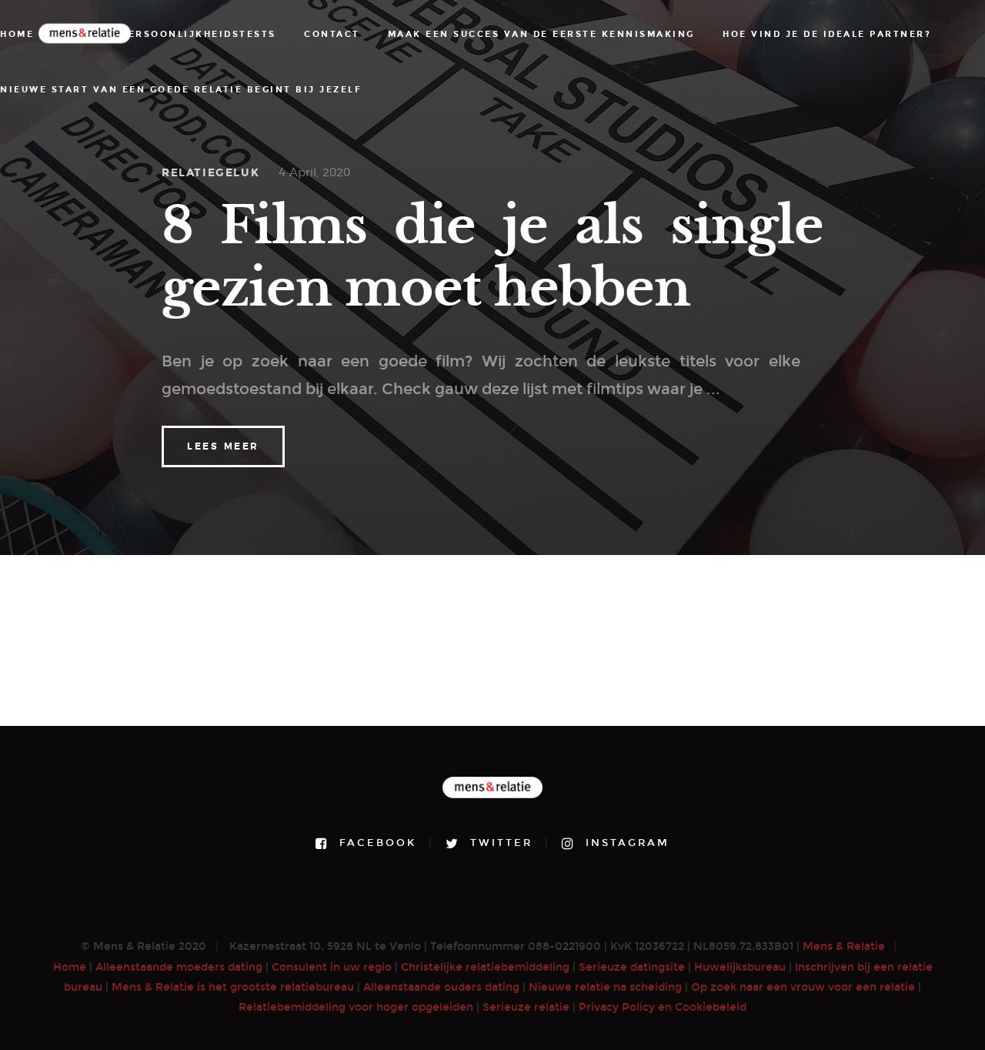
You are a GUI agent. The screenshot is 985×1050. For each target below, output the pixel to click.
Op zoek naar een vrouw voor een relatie (803, 987)
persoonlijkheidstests (198, 34)
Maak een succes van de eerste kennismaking (541, 34)
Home (69, 967)
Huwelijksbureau (740, 967)
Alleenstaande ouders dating (441, 987)
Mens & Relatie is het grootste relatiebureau (233, 987)
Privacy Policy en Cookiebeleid (662, 1007)
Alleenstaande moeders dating (178, 967)
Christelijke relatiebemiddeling (485, 967)
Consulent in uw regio (332, 967)
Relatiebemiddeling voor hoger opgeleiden (356, 1007)
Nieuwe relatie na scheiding (605, 987)
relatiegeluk (210, 172)
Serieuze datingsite (632, 967)
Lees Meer (223, 446)
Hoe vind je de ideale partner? (827, 34)
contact (332, 34)
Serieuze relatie (525, 1007)
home (17, 34)
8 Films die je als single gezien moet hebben (492, 256)
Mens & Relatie (844, 946)
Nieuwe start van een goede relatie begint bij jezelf (181, 90)
